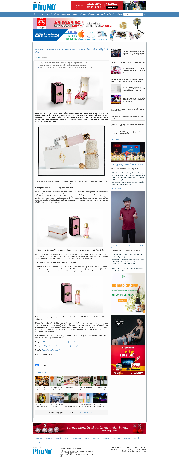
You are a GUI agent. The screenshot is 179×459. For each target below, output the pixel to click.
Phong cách (65, 14)
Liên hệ (37, 442)
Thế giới (119, 14)
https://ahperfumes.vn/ (51, 350)
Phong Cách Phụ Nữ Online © (71, 448)
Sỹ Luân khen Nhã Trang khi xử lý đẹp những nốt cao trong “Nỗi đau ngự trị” (127, 132)
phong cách (49, 45)
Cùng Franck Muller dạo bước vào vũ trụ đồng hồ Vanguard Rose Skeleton (64, 63)
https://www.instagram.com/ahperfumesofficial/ (62, 346)
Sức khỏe (91, 14)
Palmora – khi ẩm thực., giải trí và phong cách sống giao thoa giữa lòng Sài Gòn (66, 67)
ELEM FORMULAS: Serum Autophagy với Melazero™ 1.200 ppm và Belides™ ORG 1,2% (134, 88)
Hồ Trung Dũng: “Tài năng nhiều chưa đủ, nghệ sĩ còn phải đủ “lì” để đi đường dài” (134, 99)
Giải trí (74, 14)
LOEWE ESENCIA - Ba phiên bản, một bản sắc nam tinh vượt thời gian (63, 65)
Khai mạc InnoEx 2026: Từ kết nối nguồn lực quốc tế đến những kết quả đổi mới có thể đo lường (134, 53)
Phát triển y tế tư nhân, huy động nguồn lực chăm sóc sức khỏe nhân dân (127, 125)
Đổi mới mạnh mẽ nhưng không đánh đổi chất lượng (127, 173)
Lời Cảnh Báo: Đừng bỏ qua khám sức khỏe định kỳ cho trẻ (127, 117)
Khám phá (110, 14)
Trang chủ (38, 438)
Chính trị (41, 14)
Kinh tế (49, 14)
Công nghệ (101, 14)
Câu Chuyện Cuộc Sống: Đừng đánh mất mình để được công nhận (127, 109)
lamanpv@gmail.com (85, 412)
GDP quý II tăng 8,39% (119, 180)
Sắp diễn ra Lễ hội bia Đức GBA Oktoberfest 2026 (128, 62)
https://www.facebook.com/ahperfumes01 (59, 342)
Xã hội (56, 14)
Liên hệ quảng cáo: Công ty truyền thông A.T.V (128, 447)
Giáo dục (83, 14)
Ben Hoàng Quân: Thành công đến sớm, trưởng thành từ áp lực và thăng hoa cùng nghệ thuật (127, 80)
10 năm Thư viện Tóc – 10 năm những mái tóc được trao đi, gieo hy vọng (134, 70)
